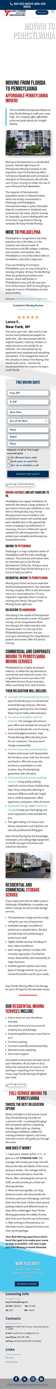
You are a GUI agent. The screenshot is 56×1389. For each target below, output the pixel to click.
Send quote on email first (24, 461)
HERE (39, 1153)
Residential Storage (18, 805)
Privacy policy (11, 1361)
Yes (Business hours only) (24, 457)
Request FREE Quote (28, 473)
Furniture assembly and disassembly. (28, 749)
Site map (9, 1357)
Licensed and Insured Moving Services (28, 696)
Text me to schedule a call (25, 465)
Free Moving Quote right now (31, 298)
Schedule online (27, 1283)
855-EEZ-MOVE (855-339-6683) (29, 5)
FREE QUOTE (42, 12)
